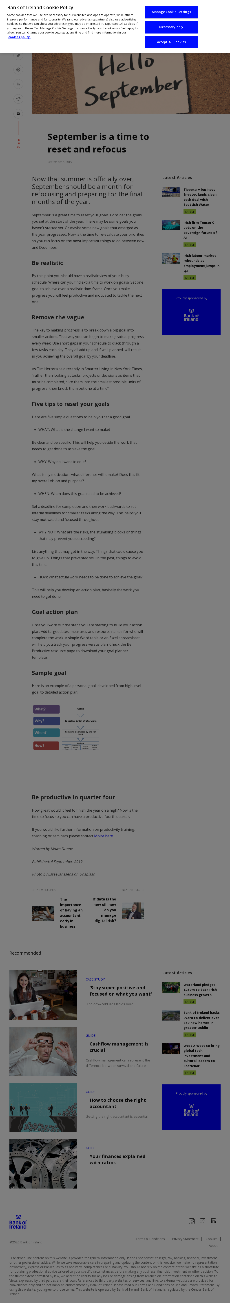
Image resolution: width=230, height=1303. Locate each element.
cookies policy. (19, 37)
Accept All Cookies (171, 42)
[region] (115, 26)
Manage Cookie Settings (171, 12)
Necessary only (171, 27)
